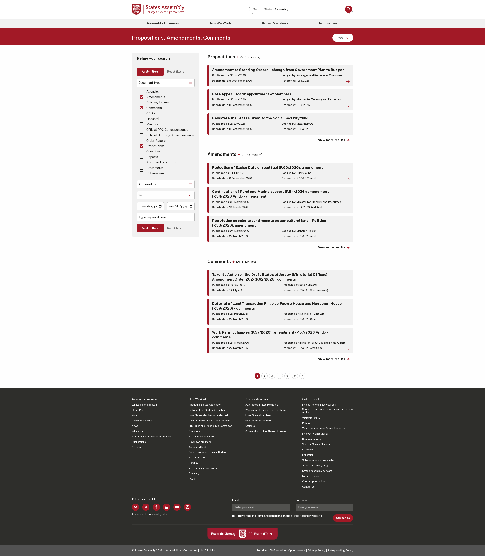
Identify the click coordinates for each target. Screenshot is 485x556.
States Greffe (197, 457)
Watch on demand (142, 420)
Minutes (152, 124)
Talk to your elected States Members (323, 428)
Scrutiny (136, 447)
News (135, 426)
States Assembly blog (315, 465)
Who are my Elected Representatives (266, 410)
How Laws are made (200, 441)
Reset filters (175, 71)
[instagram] (187, 507)
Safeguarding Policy (340, 550)
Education (308, 455)
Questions (153, 151)
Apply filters (150, 71)
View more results (331, 140)
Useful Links (207, 550)
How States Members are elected (208, 415)
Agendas (152, 91)
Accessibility (173, 550)
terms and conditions (269, 515)
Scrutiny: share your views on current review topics (327, 411)
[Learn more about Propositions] (238, 56)
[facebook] (156, 507)
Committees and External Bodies (207, 452)
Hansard (152, 119)
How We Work (219, 23)
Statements (154, 168)
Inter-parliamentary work (203, 468)
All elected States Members (261, 404)
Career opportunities (314, 481)
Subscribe (343, 517)
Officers (250, 426)
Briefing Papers (157, 102)
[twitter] (145, 507)
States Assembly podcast (317, 470)
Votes (135, 415)
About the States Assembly (205, 404)
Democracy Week (312, 439)
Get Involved (328, 23)
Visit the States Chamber (316, 444)
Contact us (308, 486)
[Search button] (348, 9)
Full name (301, 500)
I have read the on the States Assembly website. (280, 515)
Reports (152, 157)
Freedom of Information (271, 550)
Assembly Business (163, 23)
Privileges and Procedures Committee (210, 426)
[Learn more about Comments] (234, 261)
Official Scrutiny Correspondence (170, 135)
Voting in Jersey (311, 417)
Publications (139, 441)
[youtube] (177, 507)
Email (235, 500)
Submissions (155, 173)
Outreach (307, 449)
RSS (340, 37)
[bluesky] (135, 507)
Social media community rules (150, 514)
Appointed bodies (199, 447)
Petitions (307, 423)
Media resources (312, 476)
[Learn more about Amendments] (239, 154)
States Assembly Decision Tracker (152, 436)
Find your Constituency (315, 433)
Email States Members (258, 415)
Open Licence (296, 550)
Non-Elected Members (258, 420)
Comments (154, 108)
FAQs (192, 478)
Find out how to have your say (319, 404)
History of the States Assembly (207, 410)
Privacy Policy (316, 550)
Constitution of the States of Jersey (209, 420)
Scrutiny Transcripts (161, 162)
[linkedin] (166, 507)
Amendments (155, 97)
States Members (274, 23)
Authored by (147, 184)
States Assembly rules (202, 436)
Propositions (155, 146)
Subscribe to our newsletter (318, 460)
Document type (149, 82)
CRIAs (150, 113)
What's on (137, 431)
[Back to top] (475, 543)
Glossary (194, 473)
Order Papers (156, 140)
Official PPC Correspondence (167, 129)
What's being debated (144, 404)
